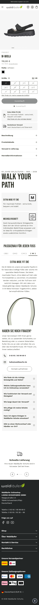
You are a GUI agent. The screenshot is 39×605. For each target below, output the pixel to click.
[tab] (6, 254)
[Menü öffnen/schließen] (2, 7)
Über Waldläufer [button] (9, 536)
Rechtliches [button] (7, 548)
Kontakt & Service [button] (10, 542)
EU (33, 78)
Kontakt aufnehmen (19, 369)
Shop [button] (4, 531)
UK (36, 78)
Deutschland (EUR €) (13, 592)
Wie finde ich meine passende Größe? (15, 95)
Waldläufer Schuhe (15, 599)
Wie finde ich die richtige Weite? (19, 119)
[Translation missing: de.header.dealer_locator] (28, 7)
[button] (34, 600)
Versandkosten (13, 64)
